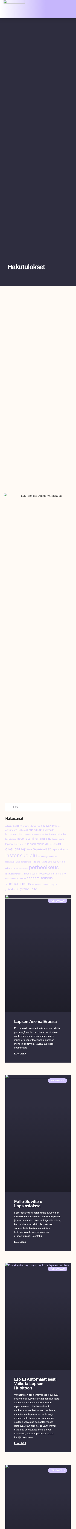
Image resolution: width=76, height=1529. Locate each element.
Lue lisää (20, 1053)
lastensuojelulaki (12, 862)
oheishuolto (42, 862)
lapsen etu (45, 838)
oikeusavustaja (56, 861)
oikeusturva (12, 868)
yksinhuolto (28, 889)
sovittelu (22, 878)
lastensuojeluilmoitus (47, 856)
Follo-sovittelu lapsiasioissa (28, 1203)
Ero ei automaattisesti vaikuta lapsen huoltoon (35, 1383)
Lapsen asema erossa (35, 1021)
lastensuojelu (21, 855)
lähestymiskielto (28, 862)
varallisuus (37, 884)
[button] (70, 5)
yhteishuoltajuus (49, 884)
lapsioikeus (60, 849)
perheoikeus (44, 867)
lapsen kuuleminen (15, 844)
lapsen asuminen (28, 838)
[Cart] (9, 14)
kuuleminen (39, 834)
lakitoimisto (10, 839)
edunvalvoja (35, 826)
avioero (17, 825)
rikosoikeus (30, 873)
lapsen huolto (58, 839)
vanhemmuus (18, 883)
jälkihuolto (28, 834)
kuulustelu (51, 834)
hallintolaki (23, 830)
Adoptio (8, 826)
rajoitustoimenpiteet (14, 874)
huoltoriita (48, 830)
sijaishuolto (59, 873)
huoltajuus (35, 830)
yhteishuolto (12, 889)
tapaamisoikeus (40, 878)
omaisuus (23, 868)
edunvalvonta (49, 825)
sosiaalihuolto (11, 878)
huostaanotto (14, 834)
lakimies (61, 834)
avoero (26, 826)
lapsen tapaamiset (36, 849)
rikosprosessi (45, 873)
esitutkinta (11, 830)
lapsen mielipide (38, 844)
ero (59, 826)
